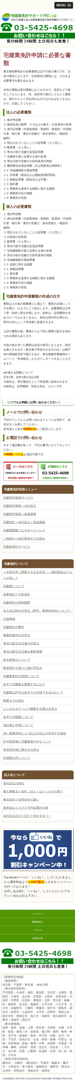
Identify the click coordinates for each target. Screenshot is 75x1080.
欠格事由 (9, 619)
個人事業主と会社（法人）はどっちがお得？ (33, 791)
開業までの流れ (13, 700)
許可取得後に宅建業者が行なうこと (27, 741)
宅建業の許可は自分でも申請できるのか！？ (33, 692)
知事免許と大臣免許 (16, 594)
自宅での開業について (18, 717)
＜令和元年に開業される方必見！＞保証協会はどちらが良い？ (37, 575)
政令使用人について (16, 659)
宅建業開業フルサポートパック (24, 530)
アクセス (37, 930)
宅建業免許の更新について (21, 676)
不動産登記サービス (16, 546)
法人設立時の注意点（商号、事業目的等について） (37, 610)
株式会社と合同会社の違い (21, 799)
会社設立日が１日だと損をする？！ (27, 816)
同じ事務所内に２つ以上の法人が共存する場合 (34, 733)
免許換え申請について (18, 725)
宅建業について (13, 586)
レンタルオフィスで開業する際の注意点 (30, 708)
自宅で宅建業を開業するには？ (24, 684)
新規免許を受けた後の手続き (22, 668)
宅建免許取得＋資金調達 (19, 514)
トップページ (37, 913)
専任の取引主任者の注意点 (21, 643)
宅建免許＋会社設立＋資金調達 (24, 522)
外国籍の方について (16, 758)
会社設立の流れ (13, 783)
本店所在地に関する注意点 (21, 749)
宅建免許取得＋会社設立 (19, 505)
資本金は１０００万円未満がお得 (25, 807)
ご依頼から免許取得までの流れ (24, 538)
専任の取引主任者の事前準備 (22, 651)
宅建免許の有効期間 (16, 602)
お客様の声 (37, 938)
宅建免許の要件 (13, 627)
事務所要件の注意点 (16, 635)
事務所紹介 (37, 922)
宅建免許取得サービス (18, 497)
